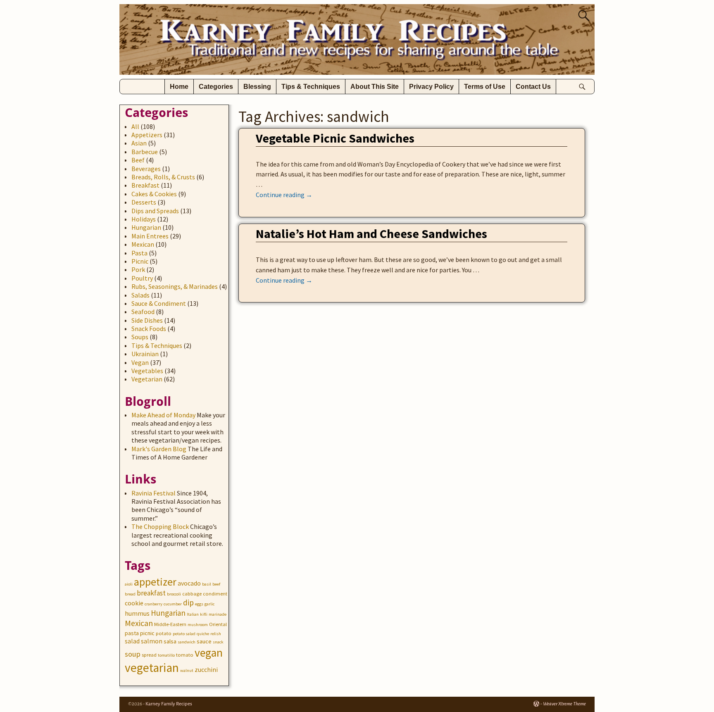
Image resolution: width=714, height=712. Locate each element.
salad (132, 641)
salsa (170, 641)
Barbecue (144, 152)
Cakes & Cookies (154, 194)
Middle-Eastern (170, 624)
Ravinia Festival (153, 493)
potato (163, 633)
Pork (138, 269)
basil (206, 584)
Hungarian (146, 227)
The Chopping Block (160, 526)
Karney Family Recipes (168, 704)
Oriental (218, 624)
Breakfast (145, 185)
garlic (209, 604)
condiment (215, 594)
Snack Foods (148, 328)
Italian (193, 614)
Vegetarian (146, 379)
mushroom (198, 624)
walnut (186, 670)
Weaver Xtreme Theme (564, 704)
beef (216, 584)
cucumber (173, 604)
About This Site (374, 86)
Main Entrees (150, 236)
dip (188, 602)
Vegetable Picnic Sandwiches (335, 138)
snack (218, 642)
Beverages (146, 168)
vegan (209, 652)
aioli (129, 584)
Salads (140, 295)
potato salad (184, 633)
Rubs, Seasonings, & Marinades (174, 286)
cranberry (153, 604)
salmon (151, 641)
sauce (204, 641)
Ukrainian (145, 354)
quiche (203, 633)
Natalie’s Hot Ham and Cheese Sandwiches (371, 233)
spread (149, 655)
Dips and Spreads (155, 211)
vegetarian (152, 667)
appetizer (155, 581)
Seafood (143, 311)
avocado (189, 583)
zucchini (206, 670)
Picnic (139, 261)
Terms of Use (484, 86)
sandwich (186, 642)
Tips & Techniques (310, 86)
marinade (217, 614)
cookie (134, 603)
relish (215, 633)
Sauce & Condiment (158, 303)
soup (132, 654)
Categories (216, 86)
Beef (138, 160)
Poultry (142, 278)
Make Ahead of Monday (163, 415)
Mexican (142, 244)
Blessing (257, 86)
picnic (147, 633)
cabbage (192, 594)
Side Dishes (147, 320)
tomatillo (166, 655)
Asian (139, 143)
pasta (132, 633)
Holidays (143, 219)
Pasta (139, 253)
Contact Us (533, 86)
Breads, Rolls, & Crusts (163, 177)
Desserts (143, 202)
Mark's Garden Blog (158, 449)
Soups (139, 337)
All (135, 126)
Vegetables (147, 371)
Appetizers (146, 135)
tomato (184, 655)
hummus (137, 613)
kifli (203, 614)
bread (130, 594)
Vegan (140, 362)
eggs (199, 604)
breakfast (151, 593)
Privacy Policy (431, 86)
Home (179, 86)
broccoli (174, 594)
